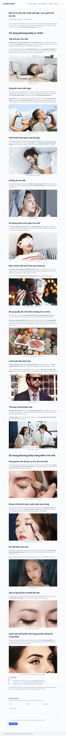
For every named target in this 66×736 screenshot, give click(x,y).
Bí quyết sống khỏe (27, 19)
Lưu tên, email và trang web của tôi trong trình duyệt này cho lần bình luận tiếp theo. (27, 720)
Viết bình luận (13, 708)
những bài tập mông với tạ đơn (24, 684)
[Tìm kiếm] (62, 3)
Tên (11, 704)
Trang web (45, 704)
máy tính (30, 23)
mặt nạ (21, 226)
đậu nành (47, 317)
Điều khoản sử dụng (42, 3)
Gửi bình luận (13, 723)
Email (28, 704)
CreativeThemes (29, 733)
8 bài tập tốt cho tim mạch (19, 682)
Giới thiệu (51, 3)
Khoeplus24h (12, 27)
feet (30, 51)
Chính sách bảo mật (32, 3)
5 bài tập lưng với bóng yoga (26, 680)
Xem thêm (56, 3)
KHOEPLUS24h (9, 4)
